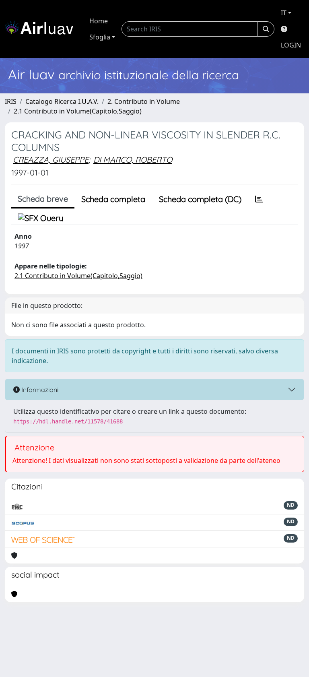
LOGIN (291, 45)
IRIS (10, 101)
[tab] (259, 199)
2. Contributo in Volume (143, 101)
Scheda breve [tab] (43, 199)
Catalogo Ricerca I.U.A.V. (62, 101)
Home (98, 21)
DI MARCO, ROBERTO (132, 160)
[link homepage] (42, 29)
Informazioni (39, 390)
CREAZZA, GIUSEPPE (51, 160)
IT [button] (283, 12)
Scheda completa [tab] (113, 199)
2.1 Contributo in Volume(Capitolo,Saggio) (78, 111)
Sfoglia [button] (99, 37)
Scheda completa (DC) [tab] (200, 199)
